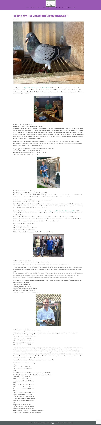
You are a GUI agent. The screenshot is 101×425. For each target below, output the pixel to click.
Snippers (50, 7)
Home (28, 7)
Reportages (33, 7)
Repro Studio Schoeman (67, 423)
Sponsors (64, 7)
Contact (69, 7)
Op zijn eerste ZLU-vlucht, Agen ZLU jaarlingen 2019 (61, 210)
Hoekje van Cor (57, 7)
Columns (39, 7)
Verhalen (45, 7)
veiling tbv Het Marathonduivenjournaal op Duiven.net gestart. (36, 87)
